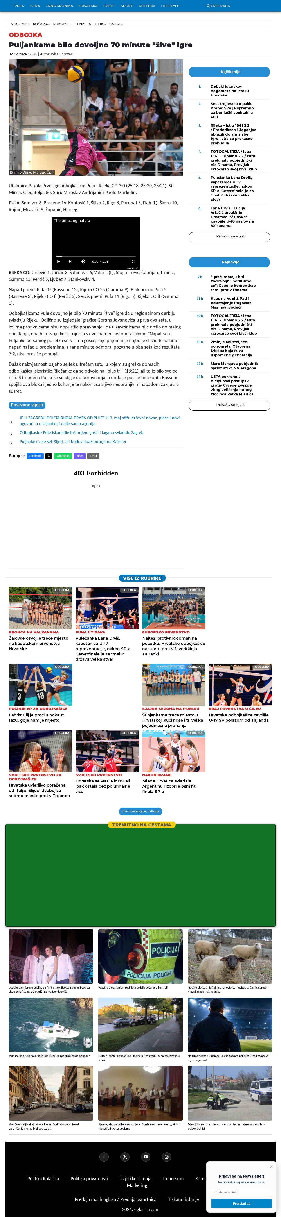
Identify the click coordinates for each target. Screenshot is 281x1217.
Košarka (41, 24)
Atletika (97, 24)
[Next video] (71, 261)
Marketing (137, 1185)
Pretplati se (241, 1203)
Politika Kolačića (43, 1178)
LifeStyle (170, 6)
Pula (19, 6)
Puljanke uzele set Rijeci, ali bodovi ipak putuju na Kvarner (73, 442)
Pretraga (220, 6)
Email (93, 456)
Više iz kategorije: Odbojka (141, 811)
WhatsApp (63, 456)
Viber (79, 456)
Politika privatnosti (89, 1178)
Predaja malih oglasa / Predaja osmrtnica (116, 1199)
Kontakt (203, 1178)
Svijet (109, 6)
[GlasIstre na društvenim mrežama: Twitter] (130, 1157)
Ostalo (116, 24)
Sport (127, 6)
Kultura (147, 6)
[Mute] (83, 261)
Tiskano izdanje (183, 1199)
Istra (35, 6)
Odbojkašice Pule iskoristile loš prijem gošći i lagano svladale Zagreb (82, 433)
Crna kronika (59, 6)
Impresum (174, 1178)
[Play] (58, 261)
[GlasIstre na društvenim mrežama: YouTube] (151, 1157)
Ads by (130, 268)
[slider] (96, 256)
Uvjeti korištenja (136, 1178)
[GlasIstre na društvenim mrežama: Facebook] (109, 1157)
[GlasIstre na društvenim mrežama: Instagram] (172, 1157)
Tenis (80, 24)
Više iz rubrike (142, 578)
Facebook (35, 456)
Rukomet (62, 24)
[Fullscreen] (134, 261)
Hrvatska (88, 6)
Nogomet (20, 24)
